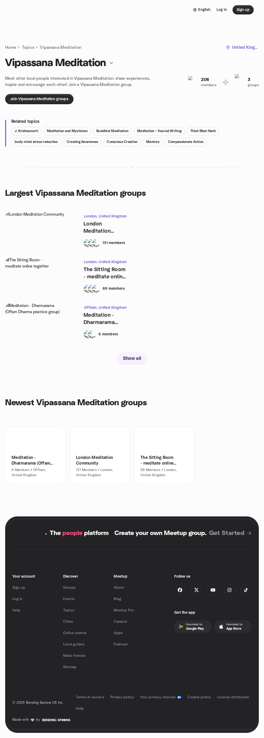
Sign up (18, 587)
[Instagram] (229, 590)
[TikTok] (246, 590)
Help (16, 610)
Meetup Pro (124, 610)
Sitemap (70, 667)
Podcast (121, 644)
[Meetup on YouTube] (213, 590)
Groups (69, 587)
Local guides (74, 644)
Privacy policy (122, 697)
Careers (120, 621)
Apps (118, 633)
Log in (17, 599)
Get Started (226, 533)
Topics (28, 47)
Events (69, 599)
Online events (75, 633)
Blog (117, 599)
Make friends (74, 656)
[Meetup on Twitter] (196, 590)
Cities (68, 621)
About (119, 587)
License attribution (233, 697)
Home (10, 47)
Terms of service (90, 697)
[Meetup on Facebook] (180, 590)
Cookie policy (199, 697)
